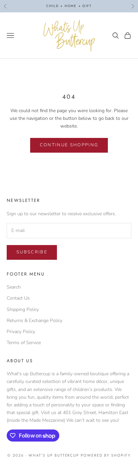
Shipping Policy (23, 309)
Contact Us (18, 298)
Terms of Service (24, 342)
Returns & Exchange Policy (34, 320)
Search (14, 287)
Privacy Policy (21, 331)
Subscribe (31, 252)
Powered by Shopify (106, 455)
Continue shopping (69, 145)
